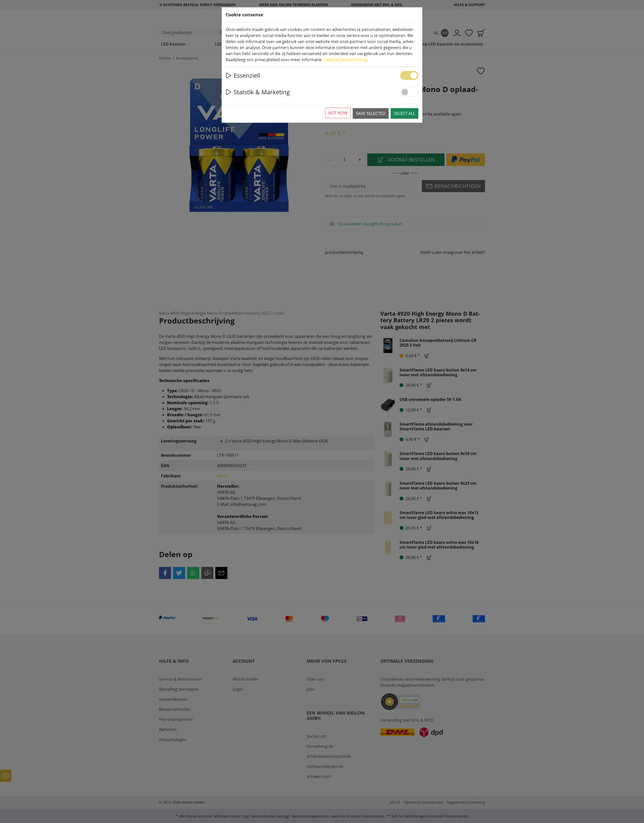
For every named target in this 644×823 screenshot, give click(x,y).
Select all (404, 113)
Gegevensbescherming (345, 59)
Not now (337, 113)
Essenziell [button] (247, 75)
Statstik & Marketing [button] (262, 92)
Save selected (370, 113)
